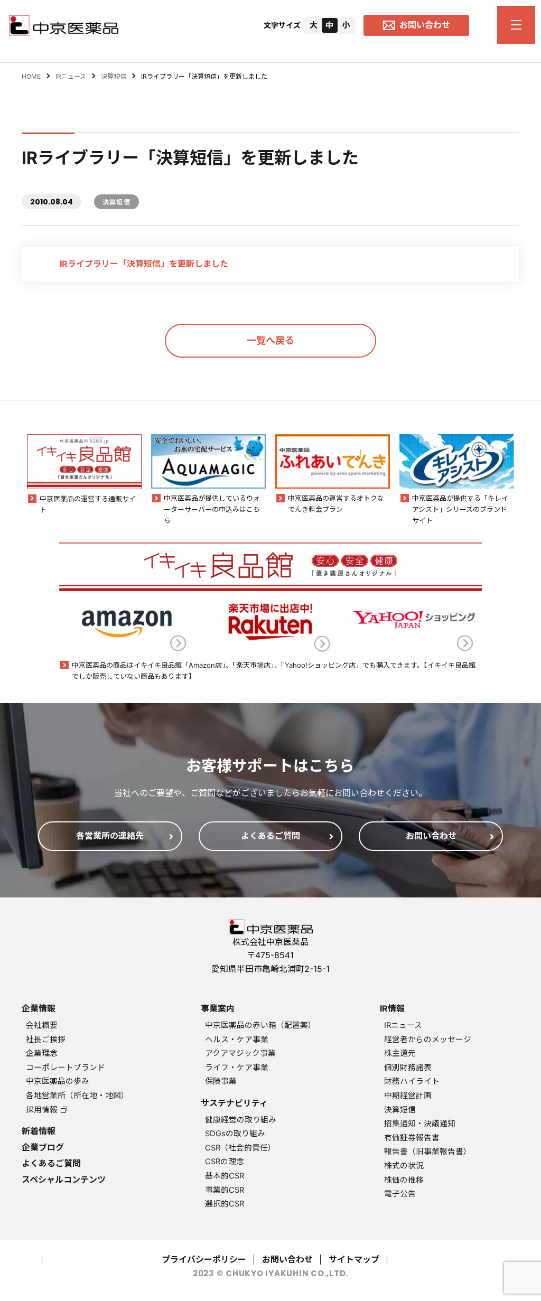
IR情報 (392, 1008)
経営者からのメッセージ (427, 1039)
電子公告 (400, 1194)
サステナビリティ (234, 1103)
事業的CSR (224, 1190)
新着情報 (38, 1131)
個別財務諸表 (408, 1067)
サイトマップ (354, 1259)
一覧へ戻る (270, 340)
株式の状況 (404, 1166)
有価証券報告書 (412, 1138)
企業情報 (38, 1008)
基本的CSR (224, 1176)
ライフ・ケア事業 (236, 1067)
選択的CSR (224, 1204)
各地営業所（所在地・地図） (77, 1095)
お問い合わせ (287, 1259)
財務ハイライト (412, 1081)
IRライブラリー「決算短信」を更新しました (144, 263)
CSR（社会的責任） (240, 1148)
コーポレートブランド (65, 1067)
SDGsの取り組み (235, 1133)
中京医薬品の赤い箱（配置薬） (260, 1025)
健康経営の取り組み (240, 1120)
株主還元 (400, 1053)
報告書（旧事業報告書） (427, 1151)
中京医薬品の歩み (57, 1081)
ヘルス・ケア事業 (236, 1039)
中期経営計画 (408, 1095)
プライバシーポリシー (204, 1259)
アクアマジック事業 (240, 1053)
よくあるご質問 (51, 1163)
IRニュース (403, 1025)
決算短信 (400, 1110)
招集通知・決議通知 (419, 1123)
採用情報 (42, 1110)
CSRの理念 (224, 1161)
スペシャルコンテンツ (64, 1179)
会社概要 (42, 1025)
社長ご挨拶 (46, 1039)
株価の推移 (404, 1180)
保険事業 (221, 1081)
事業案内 (218, 1008)
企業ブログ (43, 1147)
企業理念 (42, 1053)
